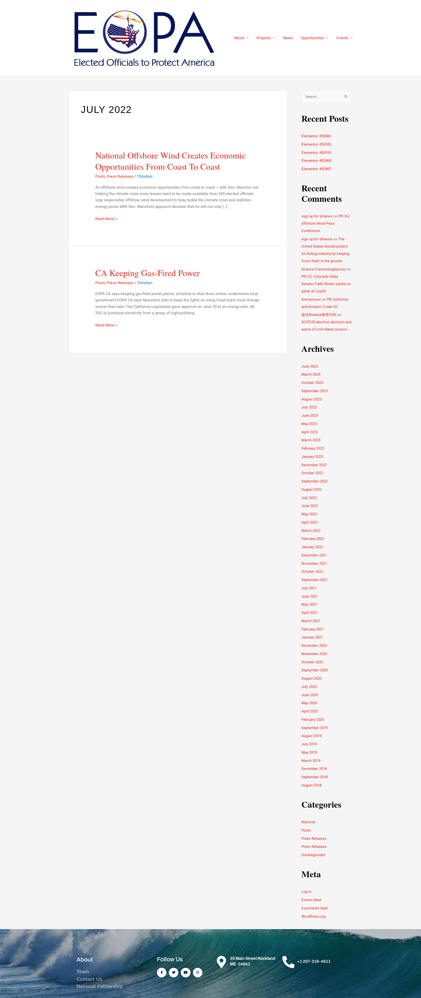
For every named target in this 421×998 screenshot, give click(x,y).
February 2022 (312, 538)
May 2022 (309, 514)
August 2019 (311, 736)
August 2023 (311, 399)
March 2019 (310, 760)
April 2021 (309, 612)
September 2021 (314, 579)
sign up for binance (316, 216)
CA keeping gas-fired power (147, 272)
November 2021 (314, 563)
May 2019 (309, 752)
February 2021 (312, 629)
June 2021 (309, 596)
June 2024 (309, 366)
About (239, 38)
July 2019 (309, 744)
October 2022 (312, 473)
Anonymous (311, 299)
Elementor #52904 (316, 160)
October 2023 (312, 382)
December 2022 (314, 465)
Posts (100, 176)
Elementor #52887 (316, 169)
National (308, 822)
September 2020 (314, 670)
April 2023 (309, 432)
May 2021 (309, 604)
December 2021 (314, 555)
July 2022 (309, 497)
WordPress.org (313, 916)
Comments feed (314, 908)
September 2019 (314, 727)
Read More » (106, 219)
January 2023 (312, 456)
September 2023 (314, 391)
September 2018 (314, 777)
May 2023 (309, 423)
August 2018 (311, 785)
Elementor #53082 (316, 136)
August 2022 (311, 489)
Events (342, 38)
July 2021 (309, 588)
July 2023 (309, 407)
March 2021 (310, 621)
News (288, 38)
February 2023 (312, 448)
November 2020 (314, 653)
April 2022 (309, 522)
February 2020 (312, 719)
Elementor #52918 (316, 152)
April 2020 (309, 711)
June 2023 (309, 415)
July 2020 (309, 686)
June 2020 (309, 695)
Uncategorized (313, 855)
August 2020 (311, 678)
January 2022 (312, 547)
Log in (306, 891)
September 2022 (314, 481)
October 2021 (312, 571)
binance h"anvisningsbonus (323, 269)
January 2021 (312, 637)
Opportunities (312, 38)
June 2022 (309, 505)
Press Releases (120, 176)
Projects (264, 38)
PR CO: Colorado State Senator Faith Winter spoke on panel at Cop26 (326, 284)
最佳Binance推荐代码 (318, 314)
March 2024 (310, 374)
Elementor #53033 (316, 144)
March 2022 (310, 530)
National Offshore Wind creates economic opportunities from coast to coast (170, 160)
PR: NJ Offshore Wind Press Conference (325, 223)
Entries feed (311, 900)
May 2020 (309, 703)
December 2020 (314, 645)
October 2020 (312, 662)
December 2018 (314, 768)
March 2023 (310, 440)
